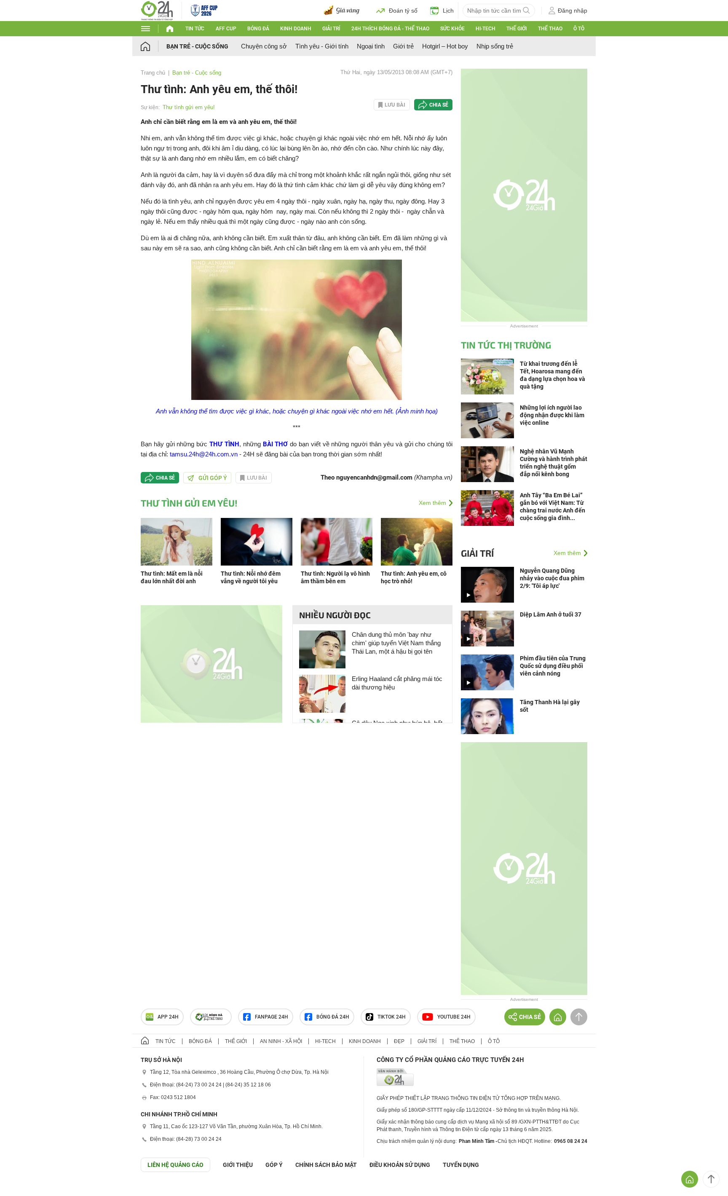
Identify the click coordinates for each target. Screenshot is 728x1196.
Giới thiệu (238, 1164)
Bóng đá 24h (332, 1017)
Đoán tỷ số (403, 10)
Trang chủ (153, 73)
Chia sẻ (438, 105)
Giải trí (331, 29)
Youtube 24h (454, 1017)
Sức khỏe (452, 29)
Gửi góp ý (212, 478)
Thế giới (516, 29)
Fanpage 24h (271, 1017)
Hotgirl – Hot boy (445, 46)
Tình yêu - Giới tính (321, 46)
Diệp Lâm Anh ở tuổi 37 (550, 614)
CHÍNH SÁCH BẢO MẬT (326, 1164)
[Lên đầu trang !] (711, 1179)
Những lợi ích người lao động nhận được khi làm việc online (552, 415)
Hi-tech (485, 29)
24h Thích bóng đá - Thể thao (390, 29)
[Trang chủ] (153, 46)
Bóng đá (258, 29)
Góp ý (274, 1164)
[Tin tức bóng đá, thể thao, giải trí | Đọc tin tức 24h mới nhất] (157, 9)
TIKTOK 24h (391, 1017)
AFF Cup (226, 29)
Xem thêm (432, 502)
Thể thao (550, 29)
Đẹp (399, 1041)
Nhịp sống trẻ (494, 46)
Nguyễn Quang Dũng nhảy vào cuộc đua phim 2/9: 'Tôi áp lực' (552, 578)
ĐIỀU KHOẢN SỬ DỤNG (399, 1164)
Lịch (448, 10)
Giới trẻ (403, 46)
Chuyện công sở (264, 46)
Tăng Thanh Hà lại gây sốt (550, 706)
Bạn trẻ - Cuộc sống (197, 46)
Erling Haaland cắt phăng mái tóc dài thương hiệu (397, 683)
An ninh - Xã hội (281, 1041)
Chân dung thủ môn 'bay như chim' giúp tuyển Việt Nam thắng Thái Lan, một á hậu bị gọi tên (396, 643)
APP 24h (168, 1017)
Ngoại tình (371, 46)
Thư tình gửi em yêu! (189, 107)
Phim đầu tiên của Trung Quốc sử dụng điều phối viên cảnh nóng (553, 666)
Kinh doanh (295, 29)
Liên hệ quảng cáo (175, 1164)
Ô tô (578, 29)
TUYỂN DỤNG (461, 1164)
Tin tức (194, 29)
